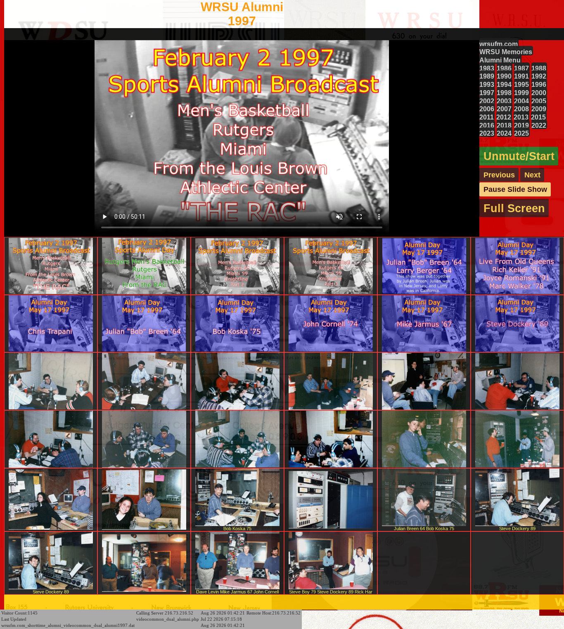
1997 (486, 92)
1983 (486, 68)
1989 (486, 76)
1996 (538, 84)
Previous (499, 174)
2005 (538, 101)
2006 (486, 108)
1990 (504, 76)
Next (532, 174)
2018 (504, 125)
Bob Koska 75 (237, 528)
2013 (521, 117)
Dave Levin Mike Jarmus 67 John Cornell (237, 591)
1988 (538, 68)
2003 (504, 101)
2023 (486, 133)
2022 (538, 125)
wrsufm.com (498, 44)
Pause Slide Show (515, 189)
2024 (504, 133)
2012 (503, 117)
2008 (521, 108)
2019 (521, 125)
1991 (521, 76)
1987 (521, 68)
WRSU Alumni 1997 (242, 14)
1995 (521, 84)
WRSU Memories (505, 51)
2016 (486, 125)
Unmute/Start (519, 156)
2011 (486, 117)
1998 (504, 92)
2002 (486, 101)
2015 (538, 117)
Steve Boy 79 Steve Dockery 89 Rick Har (330, 591)
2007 (504, 108)
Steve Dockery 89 (517, 528)
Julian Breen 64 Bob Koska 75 (424, 528)
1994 (504, 84)
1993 (486, 84)
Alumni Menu (500, 60)
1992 (538, 76)
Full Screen (514, 208)
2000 (538, 92)
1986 (504, 68)
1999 (521, 92)
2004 (521, 101)
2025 (521, 133)
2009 (538, 108)
